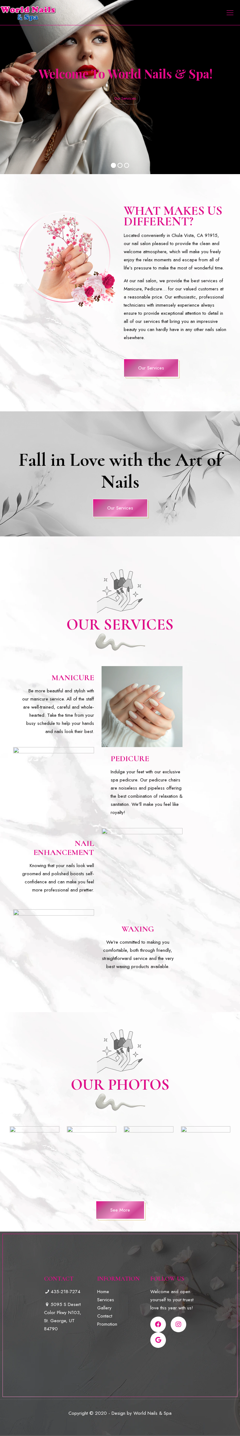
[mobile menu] (230, 12)
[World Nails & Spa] (28, 12)
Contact (104, 1316)
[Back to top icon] (210, 1423)
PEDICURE (130, 758)
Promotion (107, 1324)
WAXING (138, 929)
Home (103, 1291)
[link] (34, 1157)
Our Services (125, 98)
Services (105, 1299)
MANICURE (73, 677)
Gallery (104, 1307)
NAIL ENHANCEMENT (63, 847)
